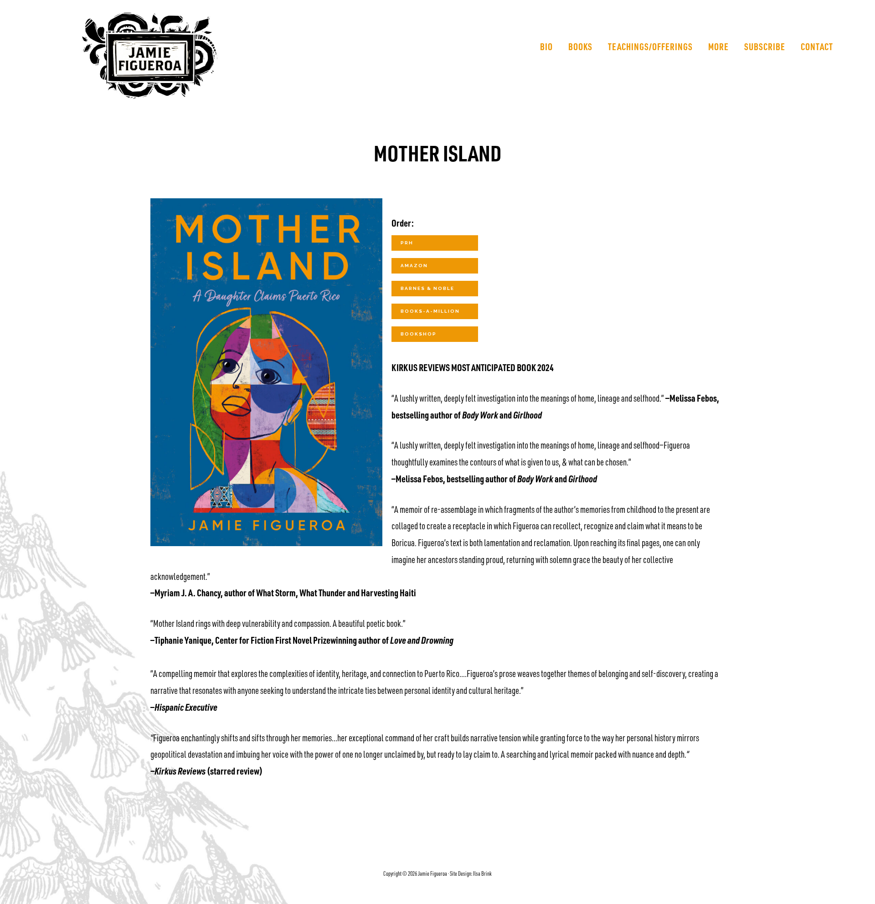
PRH (407, 242)
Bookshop (419, 333)
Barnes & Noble (427, 288)
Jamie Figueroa (178, 56)
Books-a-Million (430, 311)
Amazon (414, 265)
